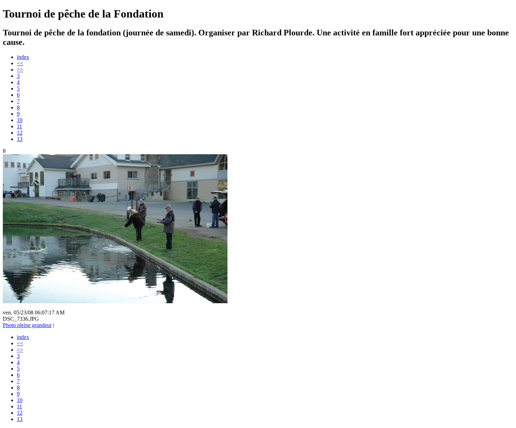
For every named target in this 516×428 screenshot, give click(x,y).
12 (19, 133)
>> (20, 70)
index (23, 57)
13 (19, 139)
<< (20, 63)
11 (19, 126)
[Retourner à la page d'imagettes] (115, 301)
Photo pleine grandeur (27, 325)
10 (19, 120)
